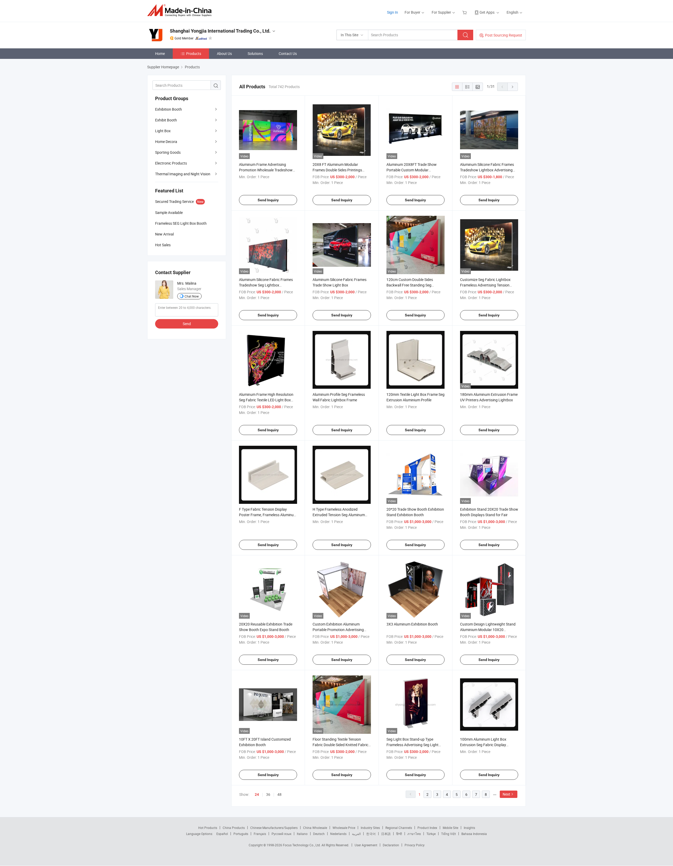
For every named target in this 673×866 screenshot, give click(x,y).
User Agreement (366, 845)
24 (257, 794)
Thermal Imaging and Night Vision (182, 173)
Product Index (427, 828)
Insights (469, 828)
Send (187, 323)
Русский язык (281, 834)
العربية (356, 834)
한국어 (371, 834)
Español (222, 834)
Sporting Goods (168, 152)
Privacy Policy (415, 845)
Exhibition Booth (168, 109)
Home (160, 53)
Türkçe (431, 834)
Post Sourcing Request (503, 35)
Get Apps (487, 12)
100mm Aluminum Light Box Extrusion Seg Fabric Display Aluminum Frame (483, 745)
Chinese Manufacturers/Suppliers (274, 828)
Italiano (302, 834)
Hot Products (207, 828)
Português (240, 834)
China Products (234, 828)
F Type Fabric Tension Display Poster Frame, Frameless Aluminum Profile (268, 515)
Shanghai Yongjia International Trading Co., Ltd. (220, 31)
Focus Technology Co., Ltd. (302, 845)
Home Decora (166, 141)
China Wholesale (315, 828)
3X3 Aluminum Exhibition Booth (412, 624)
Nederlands (338, 834)
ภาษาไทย (414, 834)
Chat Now (192, 296)
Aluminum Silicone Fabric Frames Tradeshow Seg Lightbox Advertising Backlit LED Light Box (266, 285)
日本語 (386, 834)
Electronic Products (171, 163)
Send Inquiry (268, 200)
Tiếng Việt (448, 834)
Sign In (392, 12)
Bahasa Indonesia (474, 834)
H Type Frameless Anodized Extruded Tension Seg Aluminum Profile (339, 515)
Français (260, 834)
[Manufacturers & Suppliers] (181, 10)
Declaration (391, 845)
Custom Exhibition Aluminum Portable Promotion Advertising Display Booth (338, 630)
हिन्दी (399, 834)
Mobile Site (450, 828)
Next (506, 794)
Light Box (163, 130)
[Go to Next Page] (513, 87)
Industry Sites (370, 828)
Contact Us (288, 53)
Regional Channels (398, 828)
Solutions (255, 53)
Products (193, 53)
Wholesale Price (344, 828)
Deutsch (319, 834)
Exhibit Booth (166, 119)
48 (279, 794)
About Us (224, 53)
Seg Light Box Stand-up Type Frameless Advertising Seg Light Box (412, 745)
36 (268, 794)
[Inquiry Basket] (465, 12)
